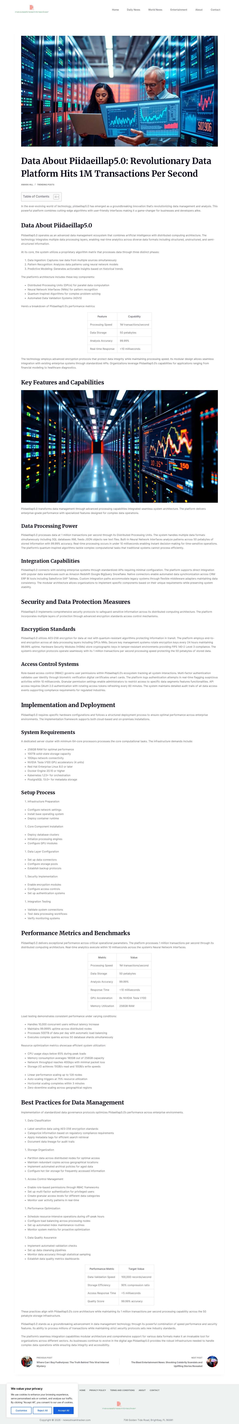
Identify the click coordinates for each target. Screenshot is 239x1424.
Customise (21, 1410)
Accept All (63, 1410)
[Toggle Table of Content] (54, 197)
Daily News (133, 9)
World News (155, 9)
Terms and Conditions (122, 1390)
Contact (215, 9)
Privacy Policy (97, 1390)
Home (115, 9)
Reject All (42, 1410)
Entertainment (178, 9)
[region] (42, 1400)
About (199, 9)
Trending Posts (45, 184)
